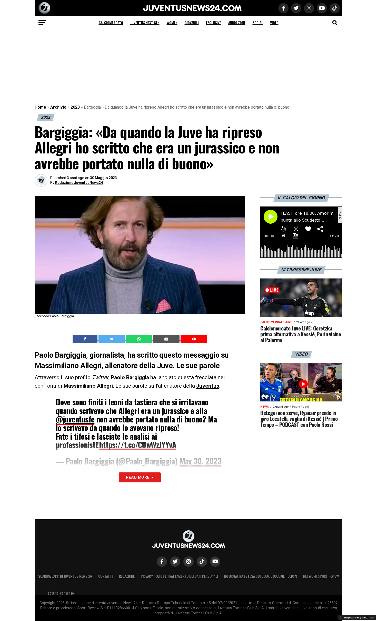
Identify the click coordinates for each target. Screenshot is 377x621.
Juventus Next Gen (145, 22)
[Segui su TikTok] (202, 561)
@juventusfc (75, 419)
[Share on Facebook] (86, 339)
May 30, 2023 (201, 461)
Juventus (207, 386)
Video (274, 22)
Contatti (105, 576)
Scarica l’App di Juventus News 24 (65, 576)
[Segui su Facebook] (162, 561)
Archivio (58, 107)
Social (258, 22)
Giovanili (192, 22)
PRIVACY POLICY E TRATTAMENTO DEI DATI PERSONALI (179, 576)
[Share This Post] (139, 339)
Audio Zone (236, 22)
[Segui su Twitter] (175, 561)
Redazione (127, 576)
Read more (137, 477)
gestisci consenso (60, 593)
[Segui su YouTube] (215, 561)
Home (40, 107)
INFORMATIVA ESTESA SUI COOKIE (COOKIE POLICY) (260, 576)
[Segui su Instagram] (188, 561)
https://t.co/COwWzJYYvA (137, 444)
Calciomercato (111, 22)
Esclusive (213, 22)
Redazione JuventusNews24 (79, 183)
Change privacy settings (357, 617)
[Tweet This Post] (112, 339)
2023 (75, 107)
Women (172, 22)
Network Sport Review (321, 576)
